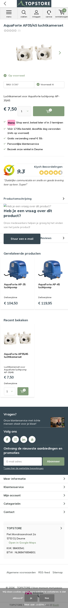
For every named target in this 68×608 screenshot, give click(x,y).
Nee (47, 598)
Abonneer (53, 461)
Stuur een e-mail (22, 238)
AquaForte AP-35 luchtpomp (15, 286)
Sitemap (58, 572)
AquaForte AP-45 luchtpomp (49, 286)
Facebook (7, 439)
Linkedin (23, 439)
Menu (8, 17)
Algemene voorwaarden (21, 572)
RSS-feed (44, 572)
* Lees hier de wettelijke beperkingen (24, 468)
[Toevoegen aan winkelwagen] (22, 391)
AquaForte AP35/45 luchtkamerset (16, 355)
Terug (5, 3)
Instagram (15, 439)
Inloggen (36, 17)
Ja (31, 598)
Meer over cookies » (35, 604)
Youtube (32, 439)
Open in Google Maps (22, 542)
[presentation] (59, 52)
